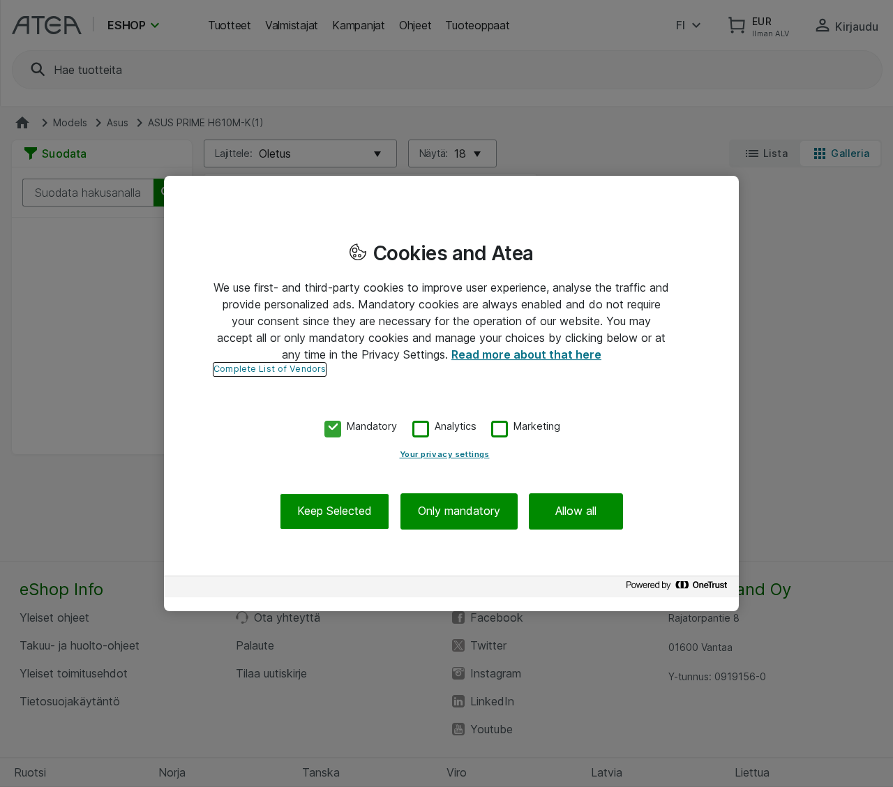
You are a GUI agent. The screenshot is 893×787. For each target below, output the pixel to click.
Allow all (575, 511)
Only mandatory (459, 511)
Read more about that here (526, 354)
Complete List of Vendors (269, 368)
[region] (451, 393)
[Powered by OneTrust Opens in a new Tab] (679, 588)
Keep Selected (334, 511)
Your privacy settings (445, 455)
